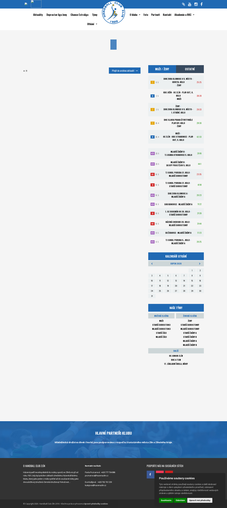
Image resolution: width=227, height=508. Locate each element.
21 (184, 285)
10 (152, 280)
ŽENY (190, 320)
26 (168, 291)
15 (192, 280)
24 (152, 291)
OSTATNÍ (190, 69)
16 (200, 280)
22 (192, 285)
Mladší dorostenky (190, 328)
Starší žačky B (190, 336)
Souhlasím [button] (166, 500)
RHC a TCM (176, 359)
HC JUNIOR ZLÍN (176, 355)
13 (176, 280)
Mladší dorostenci (161, 328)
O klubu (133, 15)
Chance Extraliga (79, 15)
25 (160, 291)
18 (160, 285)
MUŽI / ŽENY (162, 69)
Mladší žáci (161, 336)
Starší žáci (161, 332)
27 (176, 291)
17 (152, 285)
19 (168, 285)
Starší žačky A (190, 332)
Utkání (90, 24)
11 (160, 280)
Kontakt (167, 15)
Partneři (155, 15)
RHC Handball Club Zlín (156, 459)
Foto (145, 15)
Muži (161, 320)
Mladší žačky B (190, 344)
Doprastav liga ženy (56, 15)
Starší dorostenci (161, 324)
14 (184, 280)
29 (192, 291)
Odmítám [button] (180, 500)
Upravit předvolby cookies (96, 503)
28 (184, 291)
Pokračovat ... (65, 482)
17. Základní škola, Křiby (176, 363)
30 (200, 291)
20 (176, 285)
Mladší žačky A (190, 340)
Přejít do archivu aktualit (123, 70)
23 (200, 285)
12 (168, 280)
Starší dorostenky (190, 324)
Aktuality (38, 15)
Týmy (94, 15)
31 (152, 296)
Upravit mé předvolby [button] (199, 500)
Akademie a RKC (182, 15)
